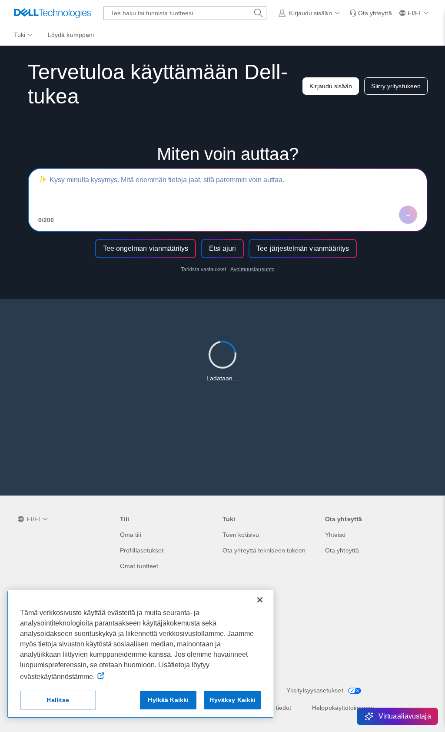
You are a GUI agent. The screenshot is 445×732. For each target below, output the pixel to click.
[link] (370, 13)
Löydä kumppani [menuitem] (71, 34)
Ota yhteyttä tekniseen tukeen (264, 550)
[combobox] (184, 13)
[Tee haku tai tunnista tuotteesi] (258, 13)
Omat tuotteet (139, 565)
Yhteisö (335, 534)
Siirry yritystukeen (396, 86)
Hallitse (57, 699)
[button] (310, 13)
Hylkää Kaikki (168, 699)
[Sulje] (259, 599)
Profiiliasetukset (141, 550)
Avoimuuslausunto (252, 269)
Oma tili (130, 534)
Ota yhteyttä (342, 550)
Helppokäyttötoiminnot (343, 707)
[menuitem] (24, 35)
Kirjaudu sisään (330, 86)
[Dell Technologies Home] (52, 13)
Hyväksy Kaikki (232, 699)
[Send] (408, 215)
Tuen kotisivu (240, 534)
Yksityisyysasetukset (315, 690)
